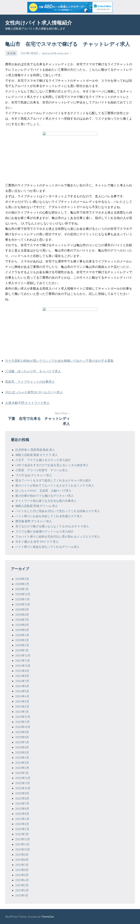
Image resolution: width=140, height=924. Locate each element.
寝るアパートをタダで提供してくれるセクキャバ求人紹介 (53, 480)
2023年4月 (22, 757)
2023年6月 (22, 747)
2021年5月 (22, 875)
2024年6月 (22, 686)
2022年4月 (22, 818)
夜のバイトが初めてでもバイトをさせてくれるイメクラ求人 (54, 485)
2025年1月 (22, 650)
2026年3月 (22, 578)
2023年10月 (22, 727)
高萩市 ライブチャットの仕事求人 (30, 381)
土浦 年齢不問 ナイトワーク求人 (27, 402)
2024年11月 (22, 660)
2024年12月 (22, 655)
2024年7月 (22, 681)
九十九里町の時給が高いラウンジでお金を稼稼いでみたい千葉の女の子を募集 (59, 360)
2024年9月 (22, 670)
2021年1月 (21, 895)
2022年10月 (22, 788)
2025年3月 (22, 640)
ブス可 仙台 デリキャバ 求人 (33, 475)
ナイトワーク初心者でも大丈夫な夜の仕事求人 (46, 500)
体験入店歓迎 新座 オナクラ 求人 (36, 454)
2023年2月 (22, 767)
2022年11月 (22, 783)
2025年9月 (22, 609)
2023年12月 (22, 716)
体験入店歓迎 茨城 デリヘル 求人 (36, 505)
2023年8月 (22, 737)
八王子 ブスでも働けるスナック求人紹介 (43, 460)
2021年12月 (22, 839)
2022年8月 (22, 798)
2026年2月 (22, 584)
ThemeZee (47, 916)
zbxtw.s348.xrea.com (55, 53)
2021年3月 (22, 885)
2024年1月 (22, 711)
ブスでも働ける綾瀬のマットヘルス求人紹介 (44, 531)
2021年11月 (22, 844)
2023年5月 (22, 752)
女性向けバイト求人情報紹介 (38, 22)
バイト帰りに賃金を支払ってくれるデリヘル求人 (47, 546)
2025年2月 (22, 645)
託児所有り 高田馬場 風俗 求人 (35, 449)
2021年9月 (22, 854)
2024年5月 (22, 691)
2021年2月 (22, 890)
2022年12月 (22, 778)
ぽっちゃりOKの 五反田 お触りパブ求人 (43, 490)
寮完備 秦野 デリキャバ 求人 (33, 521)
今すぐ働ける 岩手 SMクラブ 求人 (37, 541)
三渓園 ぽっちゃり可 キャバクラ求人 (33, 371)
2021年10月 (22, 849)
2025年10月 (22, 604)
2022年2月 (22, 829)
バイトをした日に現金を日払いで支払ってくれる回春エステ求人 (57, 511)
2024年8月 (22, 675)
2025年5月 (22, 630)
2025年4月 (22, 635)
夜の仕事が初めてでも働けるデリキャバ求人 (44, 495)
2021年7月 (22, 864)
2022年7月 (22, 803)
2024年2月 (22, 706)
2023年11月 (22, 721)
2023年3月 (22, 762)
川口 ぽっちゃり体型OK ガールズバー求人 (34, 392)
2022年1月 (22, 834)
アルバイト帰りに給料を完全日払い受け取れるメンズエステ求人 (57, 536)
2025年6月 (22, 624)
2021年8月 (22, 859)
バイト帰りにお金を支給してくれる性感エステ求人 (48, 516)
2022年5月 (22, 813)
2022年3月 (22, 824)
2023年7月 (22, 742)
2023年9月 (22, 732)
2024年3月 (22, 701)
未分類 (11, 53)
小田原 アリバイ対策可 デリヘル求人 (41, 470)
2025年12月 (22, 594)
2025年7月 (22, 619)
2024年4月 (22, 696)
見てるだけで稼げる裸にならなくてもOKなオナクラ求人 (52, 526)
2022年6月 (22, 808)
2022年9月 (22, 793)
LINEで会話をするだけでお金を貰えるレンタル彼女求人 (52, 465)
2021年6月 (22, 869)
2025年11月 (22, 599)
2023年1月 (22, 772)
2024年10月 (22, 665)
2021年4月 (22, 880)
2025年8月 (22, 614)
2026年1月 (22, 589)
